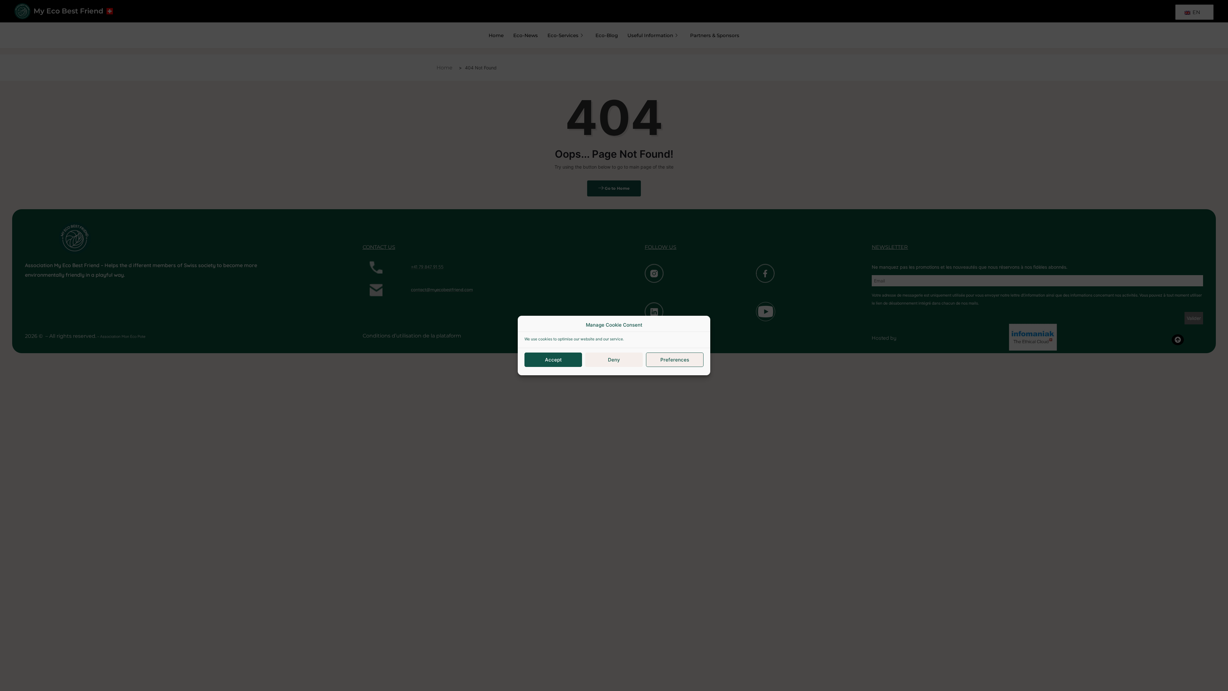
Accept (553, 360)
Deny (614, 360)
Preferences (674, 360)
